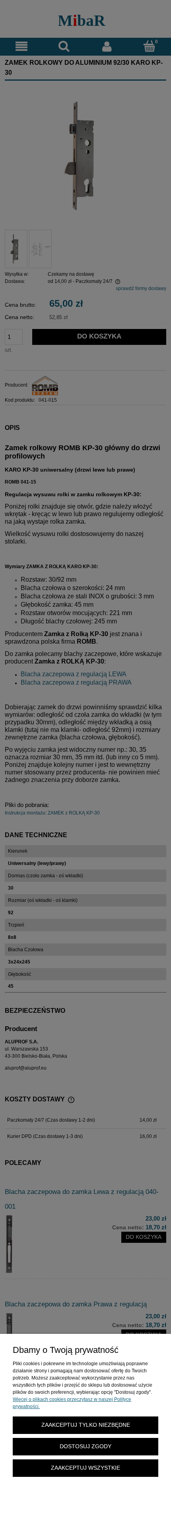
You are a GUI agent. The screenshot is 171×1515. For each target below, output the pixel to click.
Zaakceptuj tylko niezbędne (85, 1425)
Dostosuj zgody (85, 1446)
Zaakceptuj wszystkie (85, 1468)
